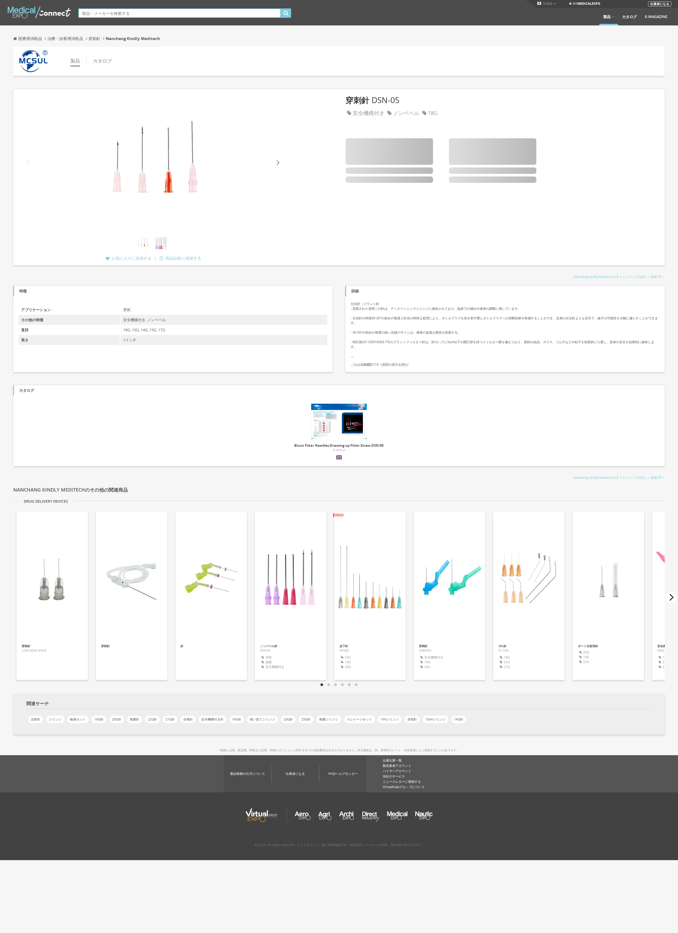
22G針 (152, 719)
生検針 (188, 719)
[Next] (278, 162)
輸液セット (78, 719)
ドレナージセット (359, 719)
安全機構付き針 (212, 719)
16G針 (236, 719)
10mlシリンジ (435, 719)
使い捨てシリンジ (262, 719)
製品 (607, 16)
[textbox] (179, 13)
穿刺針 (412, 719)
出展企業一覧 (392, 760)
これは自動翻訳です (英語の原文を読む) (379, 364)
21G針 (170, 719)
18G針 (99, 719)
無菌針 (134, 719)
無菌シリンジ (328, 719)
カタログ (629, 16)
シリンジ (55, 719)
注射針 (35, 719)
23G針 (288, 719)
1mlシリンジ (390, 719)
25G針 (306, 719)
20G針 (116, 719)
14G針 (458, 719)
